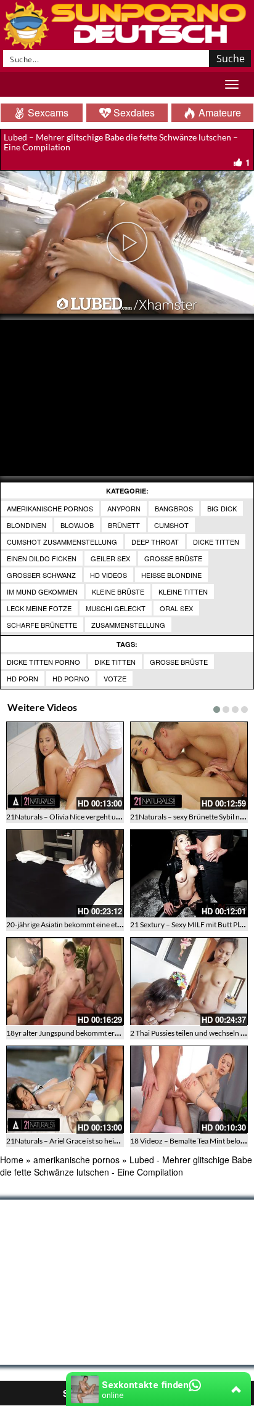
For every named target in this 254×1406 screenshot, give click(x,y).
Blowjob (77, 525)
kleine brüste (118, 591)
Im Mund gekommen (42, 591)
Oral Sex (176, 608)
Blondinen (26, 525)
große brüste (173, 558)
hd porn (22, 678)
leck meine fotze (39, 608)
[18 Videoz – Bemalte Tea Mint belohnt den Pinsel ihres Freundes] (189, 1090)
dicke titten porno (43, 662)
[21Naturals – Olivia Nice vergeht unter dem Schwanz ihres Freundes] (65, 765)
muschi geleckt (115, 608)
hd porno (70, 678)
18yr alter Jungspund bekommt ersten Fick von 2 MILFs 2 (97, 1033)
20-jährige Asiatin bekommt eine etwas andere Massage (94, 924)
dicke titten (216, 542)
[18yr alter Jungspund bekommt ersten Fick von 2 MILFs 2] (65, 981)
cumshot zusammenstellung (62, 542)
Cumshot (171, 525)
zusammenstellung (128, 625)
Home (11, 1159)
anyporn (124, 508)
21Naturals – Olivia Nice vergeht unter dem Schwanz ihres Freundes (115, 816)
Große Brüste (179, 662)
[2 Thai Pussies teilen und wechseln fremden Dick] (189, 981)
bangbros (174, 508)
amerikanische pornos (50, 508)
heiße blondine (171, 575)
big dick (222, 508)
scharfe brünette (42, 625)
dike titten (115, 662)
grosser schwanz (41, 575)
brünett (124, 525)
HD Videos (108, 575)
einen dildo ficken (41, 558)
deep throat (155, 542)
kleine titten (183, 591)
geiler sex (110, 558)
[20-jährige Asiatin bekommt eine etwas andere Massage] (65, 873)
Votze (115, 678)
